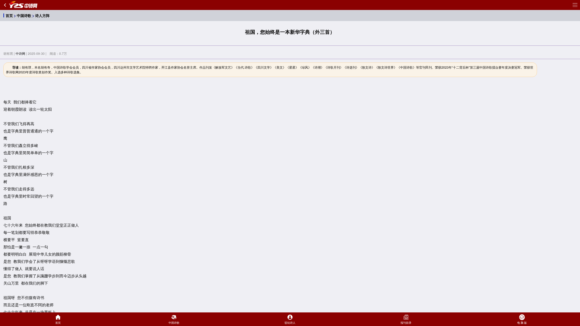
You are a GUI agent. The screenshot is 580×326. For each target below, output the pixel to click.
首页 (9, 15)
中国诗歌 (24, 15)
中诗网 (20, 53)
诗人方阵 (42, 15)
